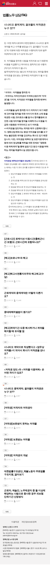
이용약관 (15, 521)
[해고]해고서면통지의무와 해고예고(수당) (24, 275)
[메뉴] (46, 3)
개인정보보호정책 (29, 521)
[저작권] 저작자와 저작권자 (18, 407)
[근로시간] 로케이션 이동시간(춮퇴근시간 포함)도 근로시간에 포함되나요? (24, 240)
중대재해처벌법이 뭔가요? (17, 312)
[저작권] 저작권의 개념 (16, 455)
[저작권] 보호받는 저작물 (17, 439)
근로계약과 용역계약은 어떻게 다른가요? (23, 294)
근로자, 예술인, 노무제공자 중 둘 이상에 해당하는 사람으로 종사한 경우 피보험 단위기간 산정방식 (24, 493)
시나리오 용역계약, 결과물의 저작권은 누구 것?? (23, 390)
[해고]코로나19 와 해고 (16, 257)
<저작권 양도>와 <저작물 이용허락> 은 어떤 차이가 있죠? (24, 371)
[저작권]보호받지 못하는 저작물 (20, 423)
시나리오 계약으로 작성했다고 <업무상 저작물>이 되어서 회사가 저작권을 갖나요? (24, 350)
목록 (7, 226)
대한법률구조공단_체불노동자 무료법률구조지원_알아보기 (24, 472)
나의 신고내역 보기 (34, 3)
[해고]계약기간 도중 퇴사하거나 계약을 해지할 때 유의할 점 (24, 329)
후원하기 (40, 3)
